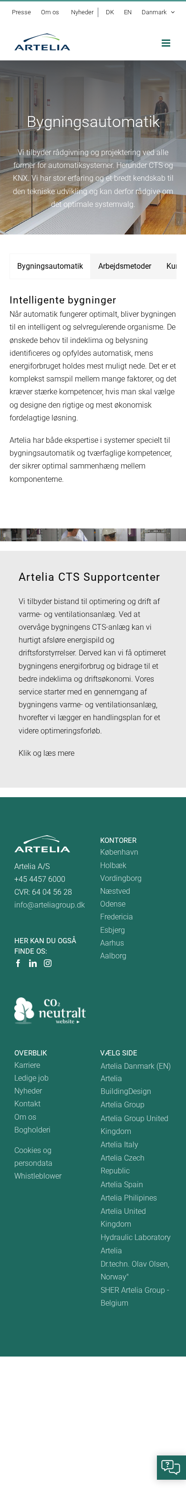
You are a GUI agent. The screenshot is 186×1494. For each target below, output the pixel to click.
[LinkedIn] (33, 963)
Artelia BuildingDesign (126, 1085)
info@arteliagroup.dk (49, 904)
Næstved (115, 891)
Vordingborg (121, 878)
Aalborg (113, 955)
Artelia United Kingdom (123, 1218)
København (119, 852)
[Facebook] (18, 963)
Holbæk (113, 865)
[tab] (50, 266)
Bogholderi (32, 1129)
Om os (25, 1117)
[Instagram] (48, 963)
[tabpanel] (93, 394)
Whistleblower (38, 1176)
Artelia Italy (119, 1144)
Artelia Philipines (129, 1197)
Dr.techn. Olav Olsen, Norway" (135, 1270)
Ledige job (31, 1078)
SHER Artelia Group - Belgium (135, 1297)
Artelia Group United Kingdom (134, 1125)
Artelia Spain (122, 1184)
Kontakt (27, 1103)
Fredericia (116, 916)
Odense (112, 903)
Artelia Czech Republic (123, 1164)
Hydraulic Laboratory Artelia (136, 1244)
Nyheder (28, 1090)
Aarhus (112, 942)
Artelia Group (123, 1104)
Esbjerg (112, 930)
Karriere (27, 1065)
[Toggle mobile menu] (167, 43)
